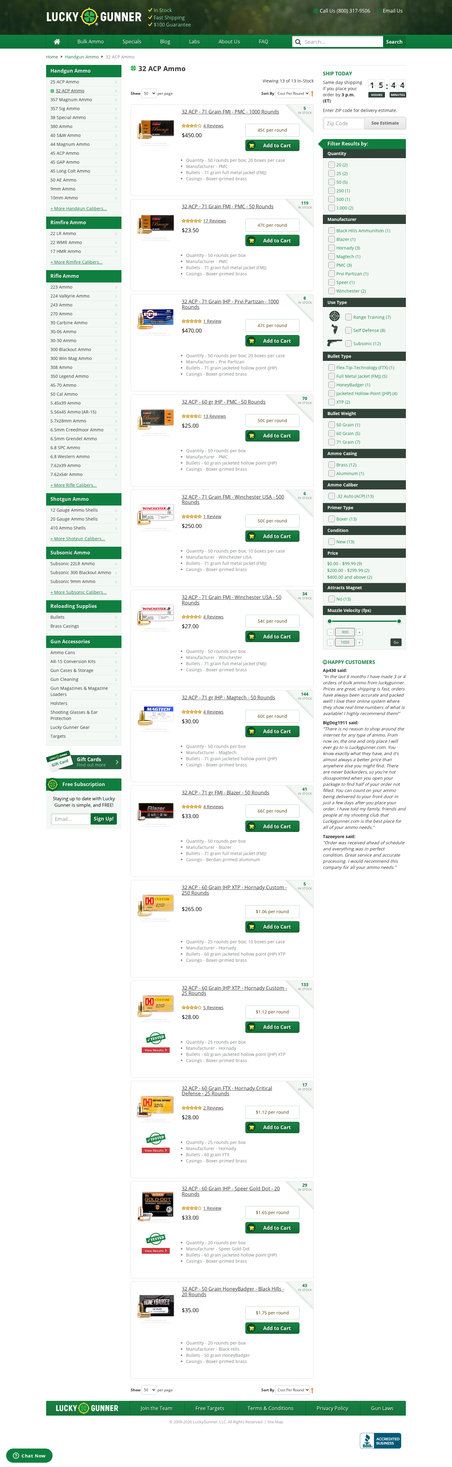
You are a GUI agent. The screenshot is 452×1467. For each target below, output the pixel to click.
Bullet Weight (341, 413)
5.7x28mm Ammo (68, 421)
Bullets (57, 617)
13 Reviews (214, 416)
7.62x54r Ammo (66, 474)
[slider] (329, 621)
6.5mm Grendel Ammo (73, 439)
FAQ (263, 41)
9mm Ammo (62, 189)
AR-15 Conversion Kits (73, 661)
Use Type (337, 302)
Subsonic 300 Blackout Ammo (80, 572)
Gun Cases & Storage (71, 670)
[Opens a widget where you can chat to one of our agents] (29, 1456)
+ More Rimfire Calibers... (76, 262)
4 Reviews (213, 126)
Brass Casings (64, 626)
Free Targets (210, 1408)
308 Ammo (61, 367)
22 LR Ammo (63, 233)
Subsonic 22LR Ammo (72, 563)
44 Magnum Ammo (69, 144)
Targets (58, 736)
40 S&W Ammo (65, 135)
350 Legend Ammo (69, 376)
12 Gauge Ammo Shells (74, 510)
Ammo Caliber (342, 485)
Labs (194, 41)
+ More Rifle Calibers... (73, 485)
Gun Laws (382, 1408)
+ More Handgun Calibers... (78, 208)
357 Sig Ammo (65, 108)
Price (332, 553)
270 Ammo (61, 314)
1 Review (212, 321)
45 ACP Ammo (64, 153)
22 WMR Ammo (66, 242)
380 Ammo (61, 126)
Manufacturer (341, 219)
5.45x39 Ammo (65, 403)
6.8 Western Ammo (69, 456)
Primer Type (340, 507)
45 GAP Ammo (64, 162)
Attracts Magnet (344, 587)
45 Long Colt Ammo (70, 171)
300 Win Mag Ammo (71, 358)
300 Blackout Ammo (70, 349)
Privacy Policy (332, 1408)
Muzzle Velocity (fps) (349, 610)
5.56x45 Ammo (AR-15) (73, 412)
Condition (337, 530)
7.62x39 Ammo (65, 465)
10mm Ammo (64, 198)
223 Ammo (61, 287)
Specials (132, 41)
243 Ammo (61, 305)
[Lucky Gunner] (57, 42)
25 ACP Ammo (64, 82)
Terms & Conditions (271, 1408)
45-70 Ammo (63, 385)
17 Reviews (214, 221)
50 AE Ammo (63, 180)
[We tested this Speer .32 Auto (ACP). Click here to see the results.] (156, 1240)
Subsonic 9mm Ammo (72, 581)
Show (136, 93)
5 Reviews (213, 1007)
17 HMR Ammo (65, 251)
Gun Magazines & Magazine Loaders (79, 691)
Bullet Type (339, 356)
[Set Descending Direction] (312, 93)
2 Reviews (213, 1108)
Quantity (336, 153)
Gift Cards (91, 762)
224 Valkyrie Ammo (69, 296)
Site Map (275, 1422)
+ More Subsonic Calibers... (78, 592)
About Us (229, 41)
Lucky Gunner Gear (70, 727)
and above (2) (349, 577)
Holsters (58, 703)
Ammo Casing (342, 453)
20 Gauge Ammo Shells (74, 519)
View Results (154, 1050)
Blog (165, 41)
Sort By (267, 93)
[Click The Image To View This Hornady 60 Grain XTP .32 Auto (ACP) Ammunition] (156, 905)
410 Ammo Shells (68, 528)
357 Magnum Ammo (71, 99)
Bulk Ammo (90, 41)
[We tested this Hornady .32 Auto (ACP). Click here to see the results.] (156, 1039)
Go (396, 642)
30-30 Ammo (63, 340)
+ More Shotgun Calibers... (77, 539)
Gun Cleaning (64, 679)
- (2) (348, 570)
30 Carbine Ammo (68, 323)
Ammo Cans (62, 652)
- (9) (344, 563)
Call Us (345, 10)
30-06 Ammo (63, 331)
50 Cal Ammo (63, 394)
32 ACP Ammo (70, 91)
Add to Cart (277, 145)
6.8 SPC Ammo (65, 447)
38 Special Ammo (68, 117)
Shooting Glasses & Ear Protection (74, 715)
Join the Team (156, 1408)
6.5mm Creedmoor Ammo (76, 430)
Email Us (393, 10)
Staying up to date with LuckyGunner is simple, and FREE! (84, 801)
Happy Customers (351, 662)
